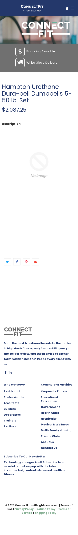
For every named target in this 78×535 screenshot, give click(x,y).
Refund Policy (46, 509)
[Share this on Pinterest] (26, 261)
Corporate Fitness (54, 391)
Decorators (12, 415)
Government (50, 407)
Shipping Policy (45, 513)
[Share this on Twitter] (7, 261)
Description (11, 124)
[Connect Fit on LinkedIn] (10, 373)
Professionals (14, 397)
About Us (47, 442)
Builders (10, 409)
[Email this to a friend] (35, 261)
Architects (11, 403)
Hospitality (49, 419)
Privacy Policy (24, 509)
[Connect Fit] (32, 8)
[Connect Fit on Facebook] (5, 373)
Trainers (10, 420)
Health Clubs (50, 413)
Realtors (10, 426)
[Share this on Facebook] (16, 261)
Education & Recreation (49, 399)
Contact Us (49, 448)
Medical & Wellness (55, 424)
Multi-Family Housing (56, 430)
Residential (12, 391)
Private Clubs (50, 436)
